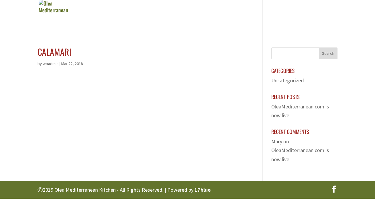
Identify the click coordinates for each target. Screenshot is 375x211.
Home (154, 16)
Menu (211, 16)
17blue (203, 189)
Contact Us (313, 16)
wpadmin (51, 63)
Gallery (244, 16)
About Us (183, 16)
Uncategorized (287, 80)
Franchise (277, 16)
